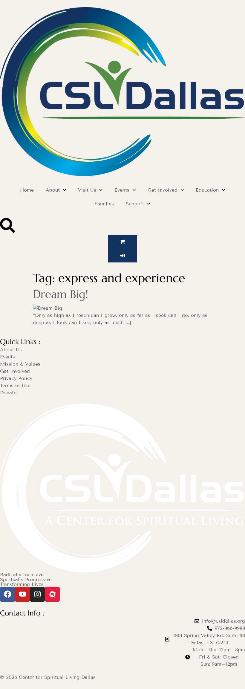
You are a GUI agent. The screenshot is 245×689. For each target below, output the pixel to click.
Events (121, 190)
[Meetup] (52, 594)
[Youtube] (22, 594)
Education (207, 190)
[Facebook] (7, 594)
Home (27, 190)
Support (135, 204)
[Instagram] (37, 594)
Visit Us (87, 190)
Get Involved (162, 190)
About (53, 190)
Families (104, 204)
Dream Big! (60, 294)
